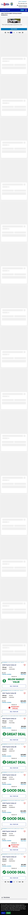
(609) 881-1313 (23, 3)
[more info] (14, 662)
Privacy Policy (7, 910)
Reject (3, 912)
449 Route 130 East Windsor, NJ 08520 (22, 6)
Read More (14, 29)
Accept (8, 912)
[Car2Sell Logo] (7, 5)
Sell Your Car (14, 686)
